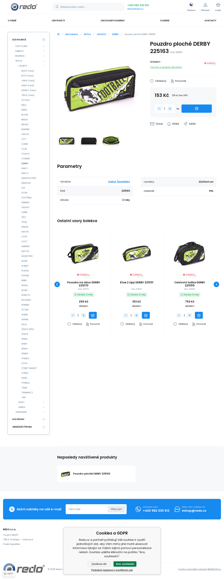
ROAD (24, 290)
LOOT (24, 241)
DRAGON (25, 182)
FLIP (23, 187)
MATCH (25, 251)
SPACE (24, 334)
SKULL (24, 324)
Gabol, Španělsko (119, 181)
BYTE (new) (27, 75)
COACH (25, 153)
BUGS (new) (27, 70)
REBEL (24, 280)
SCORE (24, 309)
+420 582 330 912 (138, 5)
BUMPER (25, 129)
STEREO (25, 358)
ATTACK (25, 100)
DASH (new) (27, 85)
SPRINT (24, 353)
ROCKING (26, 299)
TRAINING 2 (27, 392)
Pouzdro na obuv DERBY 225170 (83, 284)
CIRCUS (25, 134)
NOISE (24, 260)
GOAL (24, 221)
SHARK (24, 314)
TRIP (23, 397)
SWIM (24, 377)
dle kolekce (71, 34)
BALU (23, 104)
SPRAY (24, 348)
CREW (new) (28, 80)
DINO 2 (24, 173)
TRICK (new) (28, 95)
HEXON (24, 231)
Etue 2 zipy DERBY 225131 (136, 282)
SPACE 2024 (27, 329)
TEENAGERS (21, 412)
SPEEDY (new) (28, 90)
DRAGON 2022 (28, 178)
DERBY (115, 34)
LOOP (24, 236)
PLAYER (25, 270)
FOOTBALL (26, 197)
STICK (24, 363)
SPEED (24, 338)
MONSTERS (27, 256)
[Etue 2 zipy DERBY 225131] (136, 252)
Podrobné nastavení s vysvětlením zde (112, 570)
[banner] (24, 7)
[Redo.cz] (58, 34)
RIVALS (24, 285)
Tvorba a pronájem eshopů (192, 569)
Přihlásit (116, 509)
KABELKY (19, 51)
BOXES (24, 114)
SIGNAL (24, 319)
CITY (23, 139)
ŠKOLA (87, 34)
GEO (23, 217)
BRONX (24, 124)
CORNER (25, 158)
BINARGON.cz (214, 569)
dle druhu (18, 419)
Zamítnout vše (99, 564)
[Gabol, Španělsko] (210, 64)
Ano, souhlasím (125, 564)
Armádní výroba (22, 426)
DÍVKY (21, 402)
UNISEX (21, 407)
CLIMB (24, 143)
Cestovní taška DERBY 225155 (189, 284)
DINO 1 (24, 168)
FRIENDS (25, 202)
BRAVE (24, 119)
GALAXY (25, 207)
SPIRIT (24, 343)
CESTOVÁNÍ (21, 46)
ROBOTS (25, 295)
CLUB (24, 148)
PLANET (25, 265)
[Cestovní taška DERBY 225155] (190, 252)
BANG (24, 109)
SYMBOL (25, 382)
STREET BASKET (29, 368)
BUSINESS (20, 55)
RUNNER (25, 304)
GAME (24, 212)
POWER (25, 275)
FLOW (24, 192)
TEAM (24, 387)
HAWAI (24, 226)
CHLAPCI (101, 34)
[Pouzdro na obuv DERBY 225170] (83, 252)
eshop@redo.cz (135, 8)
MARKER (25, 246)
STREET (25, 373)
